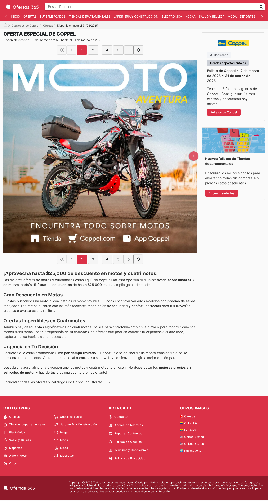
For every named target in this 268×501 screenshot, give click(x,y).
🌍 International (191, 450)
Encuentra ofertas (221, 193)
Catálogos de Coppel (25, 25)
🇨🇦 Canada (188, 416)
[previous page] (71, 50)
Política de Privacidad (130, 458)
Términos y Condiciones (131, 450)
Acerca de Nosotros (128, 425)
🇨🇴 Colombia (189, 423)
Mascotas (67, 455)
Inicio (15, 16)
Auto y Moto (18, 455)
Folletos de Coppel (224, 112)
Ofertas (29, 16)
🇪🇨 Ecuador (188, 430)
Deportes (247, 16)
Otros (13, 463)
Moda (232, 16)
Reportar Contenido (128, 433)
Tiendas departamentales (89, 16)
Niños (64, 448)
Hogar (190, 16)
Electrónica (172, 16)
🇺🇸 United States (192, 436)
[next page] (129, 50)
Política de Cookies (128, 441)
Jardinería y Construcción (136, 16)
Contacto (121, 416)
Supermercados (53, 16)
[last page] (138, 50)
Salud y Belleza (211, 16)
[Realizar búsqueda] (261, 7)
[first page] (62, 50)
